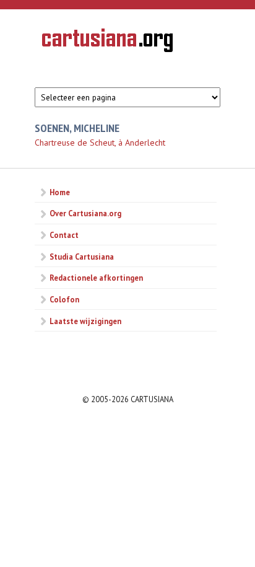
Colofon (64, 299)
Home (60, 192)
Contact (64, 235)
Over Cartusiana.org (85, 213)
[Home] (107, 42)
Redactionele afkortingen (96, 278)
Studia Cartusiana (82, 257)
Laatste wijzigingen (85, 321)
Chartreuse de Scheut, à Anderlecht (100, 142)
